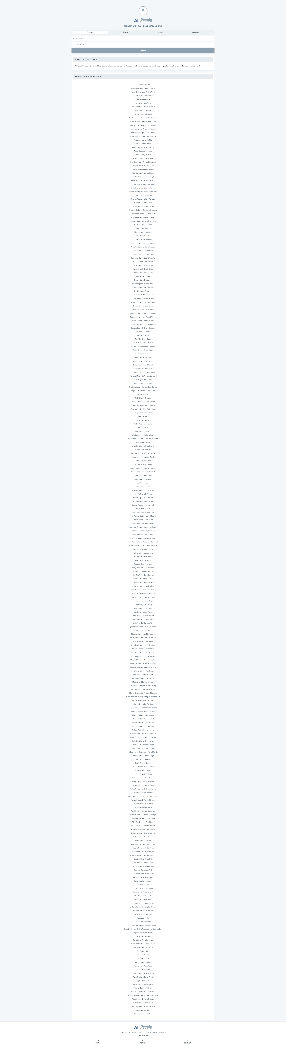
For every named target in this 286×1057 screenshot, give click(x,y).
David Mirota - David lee (143, 291)
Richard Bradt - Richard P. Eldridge (143, 815)
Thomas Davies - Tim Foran (143, 947)
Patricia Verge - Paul (143, 759)
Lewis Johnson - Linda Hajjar (143, 601)
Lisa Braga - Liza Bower (143, 608)
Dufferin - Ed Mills (143, 335)
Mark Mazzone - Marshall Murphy (143, 656)
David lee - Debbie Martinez (143, 295)
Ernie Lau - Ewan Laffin (143, 357)
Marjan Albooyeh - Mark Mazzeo (143, 652)
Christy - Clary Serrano (143, 239)
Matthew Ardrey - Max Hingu (143, 671)
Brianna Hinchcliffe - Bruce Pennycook (143, 192)
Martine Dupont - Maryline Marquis (143, 663)
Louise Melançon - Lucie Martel (143, 619)
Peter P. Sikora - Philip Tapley (143, 778)
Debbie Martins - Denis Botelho (143, 298)
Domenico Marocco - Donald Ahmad (143, 317)
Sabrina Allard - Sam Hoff (143, 859)
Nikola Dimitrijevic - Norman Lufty (143, 741)
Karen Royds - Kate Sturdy (143, 549)
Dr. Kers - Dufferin (143, 332)
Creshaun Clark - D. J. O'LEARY (143, 258)
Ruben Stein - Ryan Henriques (143, 852)
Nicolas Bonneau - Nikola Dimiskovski (143, 737)
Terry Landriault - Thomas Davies (143, 944)
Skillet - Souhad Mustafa (143, 899)
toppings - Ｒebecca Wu (143, 1014)
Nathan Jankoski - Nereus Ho (143, 730)
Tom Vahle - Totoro (143, 958)
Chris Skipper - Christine (143, 232)
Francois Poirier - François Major (143, 372)
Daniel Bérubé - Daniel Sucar (143, 269)
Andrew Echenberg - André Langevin (143, 125)
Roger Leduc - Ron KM (143, 840)
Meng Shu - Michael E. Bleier (143, 682)
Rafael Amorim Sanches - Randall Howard (143, 796)
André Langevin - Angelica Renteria (143, 129)
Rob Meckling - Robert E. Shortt (143, 826)
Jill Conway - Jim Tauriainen (143, 498)
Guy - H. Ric (143, 416)
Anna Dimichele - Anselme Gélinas (143, 136)
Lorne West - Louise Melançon (143, 616)
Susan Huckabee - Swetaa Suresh (143, 925)
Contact (187, 1043)
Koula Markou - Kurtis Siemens (143, 579)
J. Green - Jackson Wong (143, 450)
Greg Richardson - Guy (143, 413)
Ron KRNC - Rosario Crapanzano (143, 844)
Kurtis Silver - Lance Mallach (143, 582)
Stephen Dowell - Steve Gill (143, 911)
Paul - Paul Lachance (143, 763)
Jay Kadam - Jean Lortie (143, 475)
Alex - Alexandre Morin (143, 103)
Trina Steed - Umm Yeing (143, 966)
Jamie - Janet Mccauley (143, 464)
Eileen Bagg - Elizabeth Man (143, 343)
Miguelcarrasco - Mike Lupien (143, 700)
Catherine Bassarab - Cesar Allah (143, 214)
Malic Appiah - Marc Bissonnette (143, 634)
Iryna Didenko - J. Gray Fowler (143, 446)
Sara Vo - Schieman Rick (143, 870)
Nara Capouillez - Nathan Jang (143, 726)
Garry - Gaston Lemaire (143, 383)
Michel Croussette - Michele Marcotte (143, 693)
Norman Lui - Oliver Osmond (143, 745)
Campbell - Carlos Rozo (143, 203)
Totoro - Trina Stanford (143, 962)
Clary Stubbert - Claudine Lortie (143, 243)
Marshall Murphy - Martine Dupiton (143, 660)
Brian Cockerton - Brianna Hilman (143, 188)
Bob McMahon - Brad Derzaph (143, 177)
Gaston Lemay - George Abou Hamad (143, 387)
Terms (142, 1043)
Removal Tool (143, 1036)
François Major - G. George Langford (143, 376)
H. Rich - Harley (143, 420)
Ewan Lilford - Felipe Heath (143, 361)
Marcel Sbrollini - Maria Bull (143, 641)
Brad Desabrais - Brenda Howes (143, 180)
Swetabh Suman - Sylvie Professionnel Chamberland (143, 929)
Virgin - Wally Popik (143, 981)
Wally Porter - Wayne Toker (143, 984)
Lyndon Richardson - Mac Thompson (143, 627)
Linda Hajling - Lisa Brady (143, 604)
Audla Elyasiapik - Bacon (143, 151)
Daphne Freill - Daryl (143, 276)
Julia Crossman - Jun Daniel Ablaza (143, 538)
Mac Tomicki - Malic (143, 630)
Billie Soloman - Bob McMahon (143, 173)
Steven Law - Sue (143, 918)
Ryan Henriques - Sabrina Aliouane (143, 855)
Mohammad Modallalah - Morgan (143, 711)
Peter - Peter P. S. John (143, 774)
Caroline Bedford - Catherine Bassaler (143, 210)
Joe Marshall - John (143, 509)
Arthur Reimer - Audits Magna (143, 147)
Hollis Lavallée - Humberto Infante (143, 435)
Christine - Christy (143, 236)
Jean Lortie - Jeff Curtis (143, 479)
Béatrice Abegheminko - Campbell (143, 199)
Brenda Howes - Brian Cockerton (143, 184)
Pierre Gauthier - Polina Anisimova (143, 785)
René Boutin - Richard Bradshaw (143, 811)
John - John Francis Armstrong (143, 512)
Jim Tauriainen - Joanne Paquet (143, 501)
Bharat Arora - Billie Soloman (143, 169)
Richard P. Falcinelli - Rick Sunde (143, 818)
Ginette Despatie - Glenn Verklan (143, 402)
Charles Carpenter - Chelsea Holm (143, 221)
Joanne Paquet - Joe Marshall (143, 505)
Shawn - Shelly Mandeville (143, 888)
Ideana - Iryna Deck (143, 442)
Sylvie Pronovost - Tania (143, 933)
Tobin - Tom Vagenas (143, 955)
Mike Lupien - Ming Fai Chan (143, 704)
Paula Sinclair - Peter (143, 770)
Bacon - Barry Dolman (143, 155)
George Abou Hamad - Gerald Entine (143, 391)
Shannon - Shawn (143, 885)
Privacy (98, 1043)
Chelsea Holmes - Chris (143, 225)
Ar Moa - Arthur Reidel (143, 144)
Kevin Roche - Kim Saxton (143, 571)
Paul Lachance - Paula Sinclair (143, 767)
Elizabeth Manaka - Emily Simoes (143, 346)
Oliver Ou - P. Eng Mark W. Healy (143, 748)
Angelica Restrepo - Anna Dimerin (143, 133)
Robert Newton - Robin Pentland (143, 833)
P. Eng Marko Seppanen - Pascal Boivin (143, 752)
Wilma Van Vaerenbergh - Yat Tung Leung (143, 995)
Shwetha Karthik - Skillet (143, 896)
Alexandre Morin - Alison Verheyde (143, 107)
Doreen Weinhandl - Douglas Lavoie (143, 324)
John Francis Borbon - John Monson (143, 516)
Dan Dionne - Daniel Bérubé (143, 265)
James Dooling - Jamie (143, 461)
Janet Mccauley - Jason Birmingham (143, 468)
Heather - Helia (143, 427)
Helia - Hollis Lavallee (143, 431)
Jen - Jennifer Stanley (143, 486)
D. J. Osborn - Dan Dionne (143, 262)
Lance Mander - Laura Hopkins (143, 586)
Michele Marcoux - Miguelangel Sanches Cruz (143, 697)
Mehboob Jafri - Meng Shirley (143, 678)
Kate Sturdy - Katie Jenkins (143, 553)
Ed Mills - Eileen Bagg (143, 339)
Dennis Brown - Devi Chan (143, 306)
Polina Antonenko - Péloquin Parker (143, 789)
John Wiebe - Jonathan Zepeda (143, 523)
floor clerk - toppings (143, 1010)
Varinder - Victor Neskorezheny (143, 973)
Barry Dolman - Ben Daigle (143, 158)
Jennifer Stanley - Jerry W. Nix (143, 490)
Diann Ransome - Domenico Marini (143, 313)
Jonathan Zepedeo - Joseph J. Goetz (143, 527)
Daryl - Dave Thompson (143, 280)
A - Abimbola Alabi (143, 85)
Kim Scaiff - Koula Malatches (143, 575)
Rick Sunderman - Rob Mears (143, 822)
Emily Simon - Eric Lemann (143, 350)
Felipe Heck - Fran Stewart (143, 365)
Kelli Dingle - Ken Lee (143, 560)
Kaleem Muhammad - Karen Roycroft (143, 545)
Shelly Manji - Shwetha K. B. (143, 892)
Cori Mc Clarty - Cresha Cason (143, 254)
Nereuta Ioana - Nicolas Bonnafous (143, 734)
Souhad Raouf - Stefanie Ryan (143, 903)
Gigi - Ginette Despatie (143, 398)
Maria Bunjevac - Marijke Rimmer (143, 645)
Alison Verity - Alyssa (143, 110)
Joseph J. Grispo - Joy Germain (143, 531)
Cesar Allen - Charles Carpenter (143, 217)
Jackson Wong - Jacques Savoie (143, 453)
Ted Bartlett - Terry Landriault (143, 940)
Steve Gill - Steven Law (143, 914)
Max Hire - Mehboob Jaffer (143, 675)
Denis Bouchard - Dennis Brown (143, 302)
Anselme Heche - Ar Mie (143, 140)
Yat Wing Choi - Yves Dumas (143, 999)
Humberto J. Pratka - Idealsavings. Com (143, 439)
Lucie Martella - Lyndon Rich (143, 623)
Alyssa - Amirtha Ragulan (143, 114)
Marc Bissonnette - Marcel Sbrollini (143, 638)
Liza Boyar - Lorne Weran (143, 612)
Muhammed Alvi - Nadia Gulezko (143, 719)
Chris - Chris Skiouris (143, 228)
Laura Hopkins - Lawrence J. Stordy (143, 590)
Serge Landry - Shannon (143, 881)
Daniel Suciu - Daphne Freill (143, 273)
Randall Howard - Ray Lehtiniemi (143, 800)
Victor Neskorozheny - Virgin (143, 977)
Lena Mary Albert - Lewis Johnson (143, 597)
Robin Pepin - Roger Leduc (143, 837)
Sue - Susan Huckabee (143, 922)
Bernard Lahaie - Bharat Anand (143, 166)
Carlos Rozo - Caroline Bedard (143, 206)
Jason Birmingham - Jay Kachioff (143, 472)
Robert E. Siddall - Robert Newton (143, 829)
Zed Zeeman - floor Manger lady (143, 1006)
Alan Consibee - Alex (143, 99)
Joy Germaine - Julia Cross (143, 534)
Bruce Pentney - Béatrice (143, 195)
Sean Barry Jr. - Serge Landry (143, 877)
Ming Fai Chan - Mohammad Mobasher (143, 708)
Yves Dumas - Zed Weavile (143, 1003)
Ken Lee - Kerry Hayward (143, 564)
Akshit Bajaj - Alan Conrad (143, 96)
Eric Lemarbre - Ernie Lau (143, 354)
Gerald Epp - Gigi (143, 394)
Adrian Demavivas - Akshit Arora (143, 92)
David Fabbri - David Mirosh (143, 287)
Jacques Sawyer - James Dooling (143, 457)
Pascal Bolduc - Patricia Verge (143, 756)
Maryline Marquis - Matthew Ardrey (143, 667)
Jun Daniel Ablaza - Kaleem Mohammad (143, 542)
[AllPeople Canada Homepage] (143, 20)
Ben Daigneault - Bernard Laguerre (143, 162)
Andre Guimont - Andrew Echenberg (143, 121)
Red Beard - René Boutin (143, 807)
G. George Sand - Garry (143, 380)
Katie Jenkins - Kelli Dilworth (143, 557)
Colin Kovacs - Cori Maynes (143, 251)
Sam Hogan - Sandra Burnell (143, 863)
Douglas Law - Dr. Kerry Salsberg (143, 328)
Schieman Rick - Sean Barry (143, 874)
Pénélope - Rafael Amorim (143, 793)
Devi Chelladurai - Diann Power (143, 310)
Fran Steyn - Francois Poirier (143, 369)
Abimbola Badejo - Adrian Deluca (143, 88)
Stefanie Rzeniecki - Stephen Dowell (143, 907)
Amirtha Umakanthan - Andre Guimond (143, 118)
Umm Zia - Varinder (143, 970)
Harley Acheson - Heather (143, 424)
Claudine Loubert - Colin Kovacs (143, 247)
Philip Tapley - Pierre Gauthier (143, 781)
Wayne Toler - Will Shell (143, 988)
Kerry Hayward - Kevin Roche (143, 568)
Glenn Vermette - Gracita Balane (143, 405)
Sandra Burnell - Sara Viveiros (143, 866)
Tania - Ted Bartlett (143, 936)
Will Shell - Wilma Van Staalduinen (143, 992)
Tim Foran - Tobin (143, 951)
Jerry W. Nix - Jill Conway (143, 494)
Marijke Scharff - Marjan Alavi (143, 649)
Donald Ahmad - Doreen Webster (143, 321)
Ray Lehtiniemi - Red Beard (143, 804)
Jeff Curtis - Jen (143, 483)
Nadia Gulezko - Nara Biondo (143, 722)
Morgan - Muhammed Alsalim (143, 715)
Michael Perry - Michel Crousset (143, 689)
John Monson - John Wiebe (143, 520)
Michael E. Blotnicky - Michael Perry (143, 686)
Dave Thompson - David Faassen (143, 284)
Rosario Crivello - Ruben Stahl (143, 848)
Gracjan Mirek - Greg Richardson (143, 409)
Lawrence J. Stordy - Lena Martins (143, 593)
